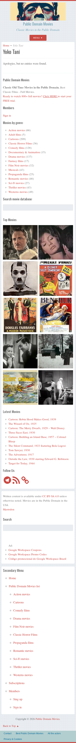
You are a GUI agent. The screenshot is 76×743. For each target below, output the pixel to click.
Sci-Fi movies (16, 183)
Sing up (17, 699)
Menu (36, 38)
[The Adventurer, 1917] (20, 279)
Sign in (7, 115)
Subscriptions (17, 683)
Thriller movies (17, 187)
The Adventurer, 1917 (21, 454)
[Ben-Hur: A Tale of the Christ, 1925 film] (55, 315)
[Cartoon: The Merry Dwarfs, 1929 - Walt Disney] (55, 279)
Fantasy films (15, 161)
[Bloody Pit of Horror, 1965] (55, 243)
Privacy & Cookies (13, 739)
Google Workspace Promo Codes (27, 554)
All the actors (54, 733)
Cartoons (13, 139)
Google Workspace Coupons (25, 550)
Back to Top (9, 726)
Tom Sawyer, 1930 (19, 450)
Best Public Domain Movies (29, 733)
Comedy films (16, 148)
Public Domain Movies (38, 24)
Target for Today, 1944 (21, 463)
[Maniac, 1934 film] (55, 388)
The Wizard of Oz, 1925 (22, 423)
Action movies (16, 130)
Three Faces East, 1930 (21, 432)
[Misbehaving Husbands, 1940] (20, 352)
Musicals (13, 170)
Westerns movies (18, 192)
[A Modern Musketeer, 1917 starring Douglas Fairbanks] (20, 315)
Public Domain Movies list (24, 586)
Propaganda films (18, 174)
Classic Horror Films (20, 143)
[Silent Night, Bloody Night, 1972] (55, 352)
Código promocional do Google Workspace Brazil (37, 558)
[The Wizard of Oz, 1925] (20, 243)
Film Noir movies (18, 165)
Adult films (14, 134)
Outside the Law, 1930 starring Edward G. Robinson (38, 459)
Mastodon (8, 509)
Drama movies (16, 156)
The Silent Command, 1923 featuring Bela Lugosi (37, 445)
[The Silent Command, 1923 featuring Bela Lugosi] (20, 388)
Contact (7, 733)
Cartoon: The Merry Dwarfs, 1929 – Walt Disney (36, 428)
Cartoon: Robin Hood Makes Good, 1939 (32, 419)
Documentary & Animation (24, 152)
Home (6, 45)
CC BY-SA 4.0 (50, 496)
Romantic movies (18, 178)
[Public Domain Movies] (38, 19)
